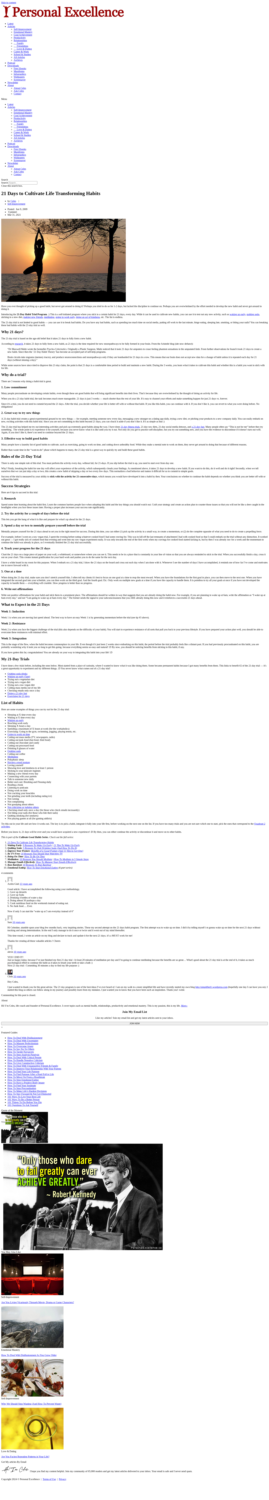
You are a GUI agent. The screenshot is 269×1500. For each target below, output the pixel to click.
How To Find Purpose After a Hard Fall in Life (30, 1074)
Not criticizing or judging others (23, 807)
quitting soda (253, 314)
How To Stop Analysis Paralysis (23, 1054)
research (19, 343)
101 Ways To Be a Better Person (23, 1099)
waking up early (237, 314)
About (10, 85)
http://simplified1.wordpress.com (211, 987)
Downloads (13, 65)
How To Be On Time (34, 856)
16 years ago (18, 922)
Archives (18, 60)
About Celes (20, 88)
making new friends (33, 317)
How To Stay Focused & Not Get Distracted (29, 1094)
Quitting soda (14, 751)
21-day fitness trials (130, 426)
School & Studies (22, 54)
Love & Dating (23, 49)
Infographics (20, 74)
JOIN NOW (135, 1023)
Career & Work (21, 51)
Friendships (21, 46)
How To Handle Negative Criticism (24, 1060)
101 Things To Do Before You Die (24, 1102)
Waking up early (15, 720)
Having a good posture (18, 762)
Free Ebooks (20, 68)
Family (19, 43)
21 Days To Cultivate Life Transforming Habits (30, 842)
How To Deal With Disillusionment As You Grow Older (29, 1355)
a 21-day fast (198, 426)
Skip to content (8, 2)
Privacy (62, 1479)
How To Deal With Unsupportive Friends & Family (32, 1066)
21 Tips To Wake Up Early (67, 845)
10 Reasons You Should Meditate (36, 859)
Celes (13, 201)
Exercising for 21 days (18, 696)
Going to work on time (18, 734)
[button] (134, 99)
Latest (10, 23)
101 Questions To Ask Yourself (22, 1105)
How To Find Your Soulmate (21, 1085)
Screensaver (20, 79)
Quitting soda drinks (17, 673)
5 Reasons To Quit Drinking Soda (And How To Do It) (50, 848)
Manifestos (19, 71)
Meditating (12, 756)
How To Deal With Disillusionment (24, 1038)
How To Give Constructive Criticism (25, 1063)
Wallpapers (19, 77)
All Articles (19, 57)
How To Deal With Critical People (24, 1057)
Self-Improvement (22, 29)
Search (4, 182)
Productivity (20, 37)
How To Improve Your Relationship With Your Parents (34, 1068)
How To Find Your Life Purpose (23, 1071)
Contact (17, 93)
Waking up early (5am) (18, 676)
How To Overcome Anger (20, 1046)
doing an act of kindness (88, 317)
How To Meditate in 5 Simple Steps (71, 859)
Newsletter (12, 82)
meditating (49, 317)
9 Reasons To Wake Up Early (37, 845)
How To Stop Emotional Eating (42, 867)
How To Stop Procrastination (21, 1088)
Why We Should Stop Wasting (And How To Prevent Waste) (31, 1403)
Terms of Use (49, 1479)
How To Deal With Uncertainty (22, 1040)
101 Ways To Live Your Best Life (24, 1096)
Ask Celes (19, 91)
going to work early (65, 317)
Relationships (20, 40)
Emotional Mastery (23, 32)
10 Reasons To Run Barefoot (37, 865)
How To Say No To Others (20, 1049)
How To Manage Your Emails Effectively (56, 862)
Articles (11, 26)
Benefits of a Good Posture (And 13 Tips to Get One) (57, 851)
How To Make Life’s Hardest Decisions (27, 1091)
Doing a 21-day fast (17, 693)
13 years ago (26, 884)
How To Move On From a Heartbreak (26, 1077)
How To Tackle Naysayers (20, 1052)
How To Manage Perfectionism (22, 1043)
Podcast (11, 63)
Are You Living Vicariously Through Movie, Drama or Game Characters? (37, 1302)
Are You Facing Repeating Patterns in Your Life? (25, 1456)
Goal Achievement (23, 34)
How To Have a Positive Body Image (26, 1082)
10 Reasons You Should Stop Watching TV (42, 853)
